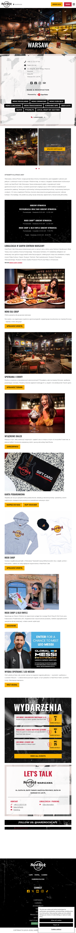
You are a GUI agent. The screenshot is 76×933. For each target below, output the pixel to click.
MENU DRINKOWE (39, 101)
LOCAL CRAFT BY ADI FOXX (49, 110)
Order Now (56, 4)
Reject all (56, 925)
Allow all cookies (56, 920)
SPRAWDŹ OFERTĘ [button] (14, 326)
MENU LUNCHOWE (14, 105)
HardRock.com (38, 879)
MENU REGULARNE (21, 101)
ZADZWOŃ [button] (11, 626)
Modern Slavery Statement (15, 262)
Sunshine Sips (52, 105)
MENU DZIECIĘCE (57, 101)
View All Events (38, 756)
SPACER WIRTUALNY (54, 149)
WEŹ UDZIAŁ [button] (12, 685)
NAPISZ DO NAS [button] (13, 505)
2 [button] (39, 168)
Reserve (68, 4)
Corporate (38, 900)
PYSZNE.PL (30, 110)
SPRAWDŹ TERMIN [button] (14, 387)
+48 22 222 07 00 (33, 62)
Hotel (37, 875)
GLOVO (19, 110)
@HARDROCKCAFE (46, 822)
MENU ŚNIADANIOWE (33, 105)
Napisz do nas (31, 65)
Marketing (16, 810)
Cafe (31, 875)
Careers (38, 903)
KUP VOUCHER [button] (31, 505)
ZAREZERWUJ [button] (12, 447)
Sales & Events (18, 807)
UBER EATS (66, 105)
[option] (21, 146)
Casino (44, 875)
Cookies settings (56, 929)
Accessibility (38, 906)
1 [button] (36, 168)
